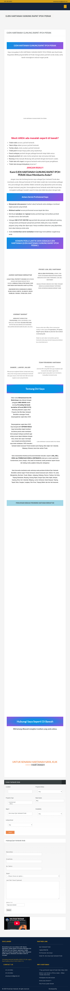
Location (8, 787)
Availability (38, 809)
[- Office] (20, 804)
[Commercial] (20, 802)
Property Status (40, 787)
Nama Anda (9, 852)
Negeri (8, 873)
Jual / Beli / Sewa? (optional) (14, 880)
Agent (7, 809)
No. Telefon (9, 866)
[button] (65, 6)
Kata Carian (39, 798)
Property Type (10, 798)
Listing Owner (9, 820)
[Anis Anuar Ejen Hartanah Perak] (20, 813)
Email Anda (9, 859)
